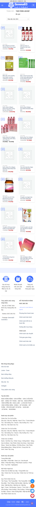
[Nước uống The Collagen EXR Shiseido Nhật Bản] (27, 124)
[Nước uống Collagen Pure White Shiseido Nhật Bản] (27, 94)
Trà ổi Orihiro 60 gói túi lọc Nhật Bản (8, 257)
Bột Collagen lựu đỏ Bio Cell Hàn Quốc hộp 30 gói (9, 46)
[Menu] (2, 5)
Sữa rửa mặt (5, 366)
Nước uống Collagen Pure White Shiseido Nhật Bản (26, 108)
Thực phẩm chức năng (8, 389)
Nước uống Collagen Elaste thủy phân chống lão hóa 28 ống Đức (9, 108)
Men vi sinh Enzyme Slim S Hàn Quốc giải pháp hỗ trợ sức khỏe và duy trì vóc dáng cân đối (26, 78)
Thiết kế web (18, 505)
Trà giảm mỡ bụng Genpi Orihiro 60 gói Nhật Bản (9, 227)
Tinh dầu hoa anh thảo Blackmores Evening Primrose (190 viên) (8, 198)
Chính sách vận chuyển (26, 333)
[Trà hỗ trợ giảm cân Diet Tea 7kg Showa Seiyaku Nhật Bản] (27, 214)
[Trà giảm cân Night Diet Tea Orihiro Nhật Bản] (27, 184)
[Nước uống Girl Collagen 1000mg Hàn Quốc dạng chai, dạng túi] (9, 124)
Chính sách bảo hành (25, 317)
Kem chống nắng (6, 374)
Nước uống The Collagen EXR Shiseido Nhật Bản (26, 138)
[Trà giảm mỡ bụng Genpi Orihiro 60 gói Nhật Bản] (9, 214)
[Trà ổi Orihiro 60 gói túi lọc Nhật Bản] (9, 244)
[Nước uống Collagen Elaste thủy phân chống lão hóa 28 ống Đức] (9, 94)
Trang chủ (10, 11)
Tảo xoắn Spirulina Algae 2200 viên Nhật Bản (26, 167)
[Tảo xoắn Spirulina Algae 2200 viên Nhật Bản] (27, 154)
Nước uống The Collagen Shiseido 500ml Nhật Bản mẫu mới (9, 168)
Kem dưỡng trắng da (7, 378)
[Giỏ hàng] (33, 5)
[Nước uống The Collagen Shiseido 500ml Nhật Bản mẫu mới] (9, 154)
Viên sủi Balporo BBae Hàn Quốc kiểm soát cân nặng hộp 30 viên (26, 258)
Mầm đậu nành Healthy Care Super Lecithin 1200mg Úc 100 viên (9, 77)
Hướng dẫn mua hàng (25, 327)
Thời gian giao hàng (25, 337)
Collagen (3, 386)
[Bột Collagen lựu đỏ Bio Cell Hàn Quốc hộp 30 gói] (9, 33)
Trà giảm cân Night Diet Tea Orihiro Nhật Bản (26, 197)
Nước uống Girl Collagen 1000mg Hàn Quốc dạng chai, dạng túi (9, 139)
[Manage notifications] (32, 503)
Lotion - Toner (5, 370)
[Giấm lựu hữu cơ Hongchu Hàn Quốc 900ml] (27, 33)
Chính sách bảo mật (25, 341)
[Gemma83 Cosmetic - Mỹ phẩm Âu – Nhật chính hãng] (18, 5)
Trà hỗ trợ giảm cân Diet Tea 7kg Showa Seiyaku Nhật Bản (26, 228)
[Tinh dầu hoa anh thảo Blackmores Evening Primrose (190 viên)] (9, 184)
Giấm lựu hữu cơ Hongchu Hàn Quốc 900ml (25, 47)
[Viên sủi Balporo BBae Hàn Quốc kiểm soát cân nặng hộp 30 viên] (27, 244)
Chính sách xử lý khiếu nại (27, 345)
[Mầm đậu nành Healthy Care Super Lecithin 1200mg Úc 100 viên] (9, 63)
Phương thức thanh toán (26, 313)
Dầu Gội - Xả (5, 382)
